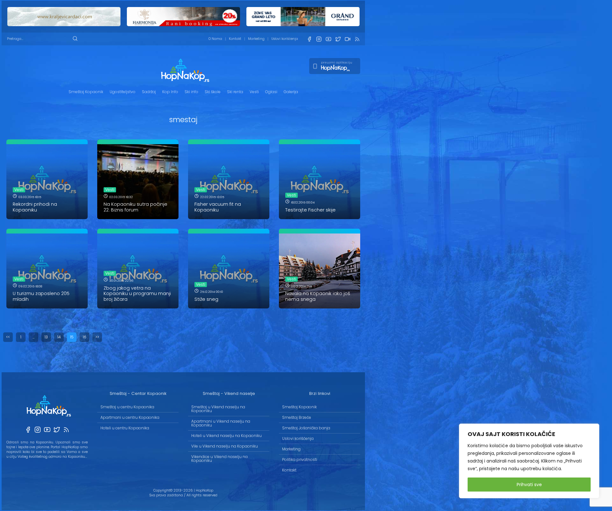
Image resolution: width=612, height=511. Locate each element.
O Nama (215, 38)
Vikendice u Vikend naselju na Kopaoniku (219, 458)
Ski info (191, 91)
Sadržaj (149, 91)
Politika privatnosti (299, 459)
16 (84, 337)
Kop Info (170, 91)
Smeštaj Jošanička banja (306, 428)
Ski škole (213, 91)
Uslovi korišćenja (284, 38)
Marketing (256, 38)
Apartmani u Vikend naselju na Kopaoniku (220, 423)
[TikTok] (347, 39)
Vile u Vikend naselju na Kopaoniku (224, 446)
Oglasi (271, 91)
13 (46, 337)
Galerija (291, 91)
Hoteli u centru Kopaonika (124, 428)
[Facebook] (309, 39)
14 (59, 337)
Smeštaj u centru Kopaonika (127, 407)
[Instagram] (319, 39)
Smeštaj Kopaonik (86, 91)
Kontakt (235, 38)
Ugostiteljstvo (122, 91)
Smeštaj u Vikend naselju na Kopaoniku (218, 408)
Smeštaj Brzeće (296, 417)
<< (8, 337)
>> (97, 337)
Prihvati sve (529, 484)
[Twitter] (338, 39)
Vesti (254, 91)
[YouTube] (328, 39)
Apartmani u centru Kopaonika (129, 417)
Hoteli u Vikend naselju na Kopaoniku (226, 435)
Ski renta (235, 91)
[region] (529, 461)
